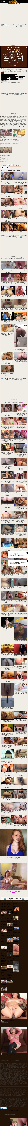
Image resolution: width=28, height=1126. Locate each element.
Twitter (11, 1110)
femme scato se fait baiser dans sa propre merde (20, 667)
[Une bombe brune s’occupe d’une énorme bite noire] (4, 981)
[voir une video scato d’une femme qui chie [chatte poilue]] (7, 695)
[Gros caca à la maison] (20, 582)
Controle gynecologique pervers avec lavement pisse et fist (5, 156)
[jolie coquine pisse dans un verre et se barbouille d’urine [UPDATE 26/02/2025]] (20, 740)
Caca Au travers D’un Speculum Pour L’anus (7, 746)
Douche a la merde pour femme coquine (7, 721)
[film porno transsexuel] (4, 988)
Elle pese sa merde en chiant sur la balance (21, 493)
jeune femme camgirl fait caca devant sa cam (21, 601)
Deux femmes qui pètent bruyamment (7, 413)
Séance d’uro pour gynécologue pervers (21, 427)
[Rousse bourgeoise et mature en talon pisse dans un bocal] (20, 819)
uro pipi (21, 77)
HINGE (17, 52)
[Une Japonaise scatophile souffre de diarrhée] (20, 303)
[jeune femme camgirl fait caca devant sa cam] (20, 595)
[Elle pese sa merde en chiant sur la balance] (20, 487)
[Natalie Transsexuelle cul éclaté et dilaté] (20, 201)
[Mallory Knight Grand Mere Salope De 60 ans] (10, 966)
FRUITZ (10, 52)
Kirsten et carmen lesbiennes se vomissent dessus (7, 440)
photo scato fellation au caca (7, 182)
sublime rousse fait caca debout (7, 601)
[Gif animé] (20, 226)
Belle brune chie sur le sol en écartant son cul (7, 654)
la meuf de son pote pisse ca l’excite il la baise (7, 773)
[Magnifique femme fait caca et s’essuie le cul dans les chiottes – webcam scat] (7, 303)
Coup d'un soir (9, 60)
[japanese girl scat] (16, 950)
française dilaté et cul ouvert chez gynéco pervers (18, 138)
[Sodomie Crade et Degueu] (20, 608)
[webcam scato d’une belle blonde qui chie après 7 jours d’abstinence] (20, 277)
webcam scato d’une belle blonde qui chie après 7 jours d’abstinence (21, 283)
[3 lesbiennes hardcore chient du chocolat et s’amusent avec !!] (7, 355)
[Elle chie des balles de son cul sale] (7, 662)
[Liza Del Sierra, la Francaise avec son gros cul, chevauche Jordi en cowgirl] (4, 947)
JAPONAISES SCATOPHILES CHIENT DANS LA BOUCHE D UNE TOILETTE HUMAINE (7, 785)
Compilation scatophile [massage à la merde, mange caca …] (7, 548)
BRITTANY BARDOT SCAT (16, 913)
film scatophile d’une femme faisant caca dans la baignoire (7, 270)
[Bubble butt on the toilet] (16, 966)
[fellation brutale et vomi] (20, 316)
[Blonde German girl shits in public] (16, 928)
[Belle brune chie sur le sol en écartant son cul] (7, 648)
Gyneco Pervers (5, 77)
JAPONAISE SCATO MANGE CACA (7, 374)
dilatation (20, 78)
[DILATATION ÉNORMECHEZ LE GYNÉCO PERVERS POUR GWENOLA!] (6, 132)
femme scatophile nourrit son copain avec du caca (21, 361)
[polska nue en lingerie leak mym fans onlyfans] (4, 912)
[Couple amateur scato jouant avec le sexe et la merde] (20, 290)
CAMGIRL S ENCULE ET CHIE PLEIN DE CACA (7, 296)
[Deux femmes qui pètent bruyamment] (7, 407)
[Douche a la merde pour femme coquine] (7, 715)
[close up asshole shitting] (16, 909)
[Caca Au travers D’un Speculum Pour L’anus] (7, 740)
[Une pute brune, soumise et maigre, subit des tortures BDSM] (10, 981)
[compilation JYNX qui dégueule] (7, 213)
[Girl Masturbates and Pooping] (16, 938)
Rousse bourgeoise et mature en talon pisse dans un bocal (20, 825)
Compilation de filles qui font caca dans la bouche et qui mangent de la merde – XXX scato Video (20, 680)
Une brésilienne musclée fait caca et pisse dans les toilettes (21, 348)
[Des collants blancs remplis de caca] (7, 515)
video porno (5, 78)
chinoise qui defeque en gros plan (20, 786)
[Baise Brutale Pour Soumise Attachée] (10, 912)
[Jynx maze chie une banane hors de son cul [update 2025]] (7, 421)
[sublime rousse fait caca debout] (7, 595)
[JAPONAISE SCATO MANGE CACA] (7, 368)
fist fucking (3, 80)
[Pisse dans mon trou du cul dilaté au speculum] (7, 806)
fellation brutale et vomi (20, 320)
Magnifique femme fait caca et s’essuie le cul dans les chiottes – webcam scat (7, 309)
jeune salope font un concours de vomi (21, 549)
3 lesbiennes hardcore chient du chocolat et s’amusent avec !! (7, 361)
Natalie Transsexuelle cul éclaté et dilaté (21, 206)
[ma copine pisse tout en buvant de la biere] (7, 447)
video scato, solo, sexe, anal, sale (7, 467)
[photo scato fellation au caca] (7, 176)
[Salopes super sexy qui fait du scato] (20, 434)
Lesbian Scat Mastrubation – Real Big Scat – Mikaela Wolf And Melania (20, 574)
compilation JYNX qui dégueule (7, 219)
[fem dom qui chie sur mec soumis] (20, 793)
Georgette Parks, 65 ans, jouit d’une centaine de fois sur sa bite (9, 932)
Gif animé (21, 231)
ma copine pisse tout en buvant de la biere (7, 453)
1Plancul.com (16, 58)
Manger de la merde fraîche (20, 655)
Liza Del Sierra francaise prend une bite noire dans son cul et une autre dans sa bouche (3, 921)
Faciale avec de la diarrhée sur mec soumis (7, 535)
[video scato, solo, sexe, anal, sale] (7, 461)
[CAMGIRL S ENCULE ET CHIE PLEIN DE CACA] (7, 290)
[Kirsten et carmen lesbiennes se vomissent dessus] (7, 434)
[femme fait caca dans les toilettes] (20, 753)
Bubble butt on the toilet (16, 958)
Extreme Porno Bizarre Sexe (8, 75)
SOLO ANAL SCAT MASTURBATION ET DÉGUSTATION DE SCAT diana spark (20, 521)
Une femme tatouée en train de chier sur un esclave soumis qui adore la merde (21, 534)
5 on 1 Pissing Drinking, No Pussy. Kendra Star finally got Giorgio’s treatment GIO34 (21, 480)
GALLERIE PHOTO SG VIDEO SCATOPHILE (20, 194)
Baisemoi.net (13, 62)
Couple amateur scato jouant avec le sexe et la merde (21, 296)
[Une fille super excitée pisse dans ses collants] (7, 819)
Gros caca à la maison (21, 586)
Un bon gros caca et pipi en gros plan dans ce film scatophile (7, 588)
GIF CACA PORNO (7, 206)
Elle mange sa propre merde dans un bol (7, 283)
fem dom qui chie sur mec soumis (21, 799)
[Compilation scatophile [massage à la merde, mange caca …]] (7, 542)
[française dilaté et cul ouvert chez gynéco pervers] (19, 132)
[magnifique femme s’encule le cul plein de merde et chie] (7, 487)
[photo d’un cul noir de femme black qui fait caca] (20, 176)
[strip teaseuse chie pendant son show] (7, 622)
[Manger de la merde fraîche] (20, 649)
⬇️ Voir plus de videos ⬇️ (14, 899)
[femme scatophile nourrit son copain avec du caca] (20, 355)
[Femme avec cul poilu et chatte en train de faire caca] (20, 264)
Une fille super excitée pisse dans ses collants (7, 824)
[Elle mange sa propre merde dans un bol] (7, 277)
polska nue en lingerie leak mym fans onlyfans (3, 906)
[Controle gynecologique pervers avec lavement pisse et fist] (6, 150)
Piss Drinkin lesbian (7, 680)
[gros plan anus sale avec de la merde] (7, 188)
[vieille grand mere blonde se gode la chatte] (10, 924)
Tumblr (16, 1110)
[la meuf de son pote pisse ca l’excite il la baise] (7, 767)
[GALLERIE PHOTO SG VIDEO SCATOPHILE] (20, 188)
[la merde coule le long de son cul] (20, 462)
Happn (19, 60)
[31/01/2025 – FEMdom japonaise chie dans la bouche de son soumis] (7, 793)
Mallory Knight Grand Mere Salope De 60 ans (10, 960)
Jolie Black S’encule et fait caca (21, 641)
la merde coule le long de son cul (21, 468)
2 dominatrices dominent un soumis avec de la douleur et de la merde (21, 733)
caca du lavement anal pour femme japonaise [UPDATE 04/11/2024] (7, 480)
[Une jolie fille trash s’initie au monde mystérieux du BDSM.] (10, 954)
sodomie (14, 77)
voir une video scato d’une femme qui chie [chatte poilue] (7, 708)
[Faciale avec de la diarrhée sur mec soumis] (7, 529)
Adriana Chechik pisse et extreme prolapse (21, 414)
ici (24, 1106)
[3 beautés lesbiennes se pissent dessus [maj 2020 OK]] (7, 569)
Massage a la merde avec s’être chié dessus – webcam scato (7, 334)
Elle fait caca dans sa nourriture (21, 773)
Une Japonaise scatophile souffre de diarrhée (21, 309)
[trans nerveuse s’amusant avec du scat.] (7, 316)
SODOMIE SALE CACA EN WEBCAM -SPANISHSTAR (21, 693)
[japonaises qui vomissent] (7, 226)
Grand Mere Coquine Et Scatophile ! (20, 455)
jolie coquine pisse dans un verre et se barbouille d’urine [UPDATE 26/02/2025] (21, 746)
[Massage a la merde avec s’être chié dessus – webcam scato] (7, 328)
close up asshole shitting (15, 904)
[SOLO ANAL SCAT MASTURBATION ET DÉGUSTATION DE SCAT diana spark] (20, 515)
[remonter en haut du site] (24, 1122)
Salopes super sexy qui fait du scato (20, 440)
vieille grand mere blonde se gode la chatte (10, 918)
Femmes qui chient (20, 218)
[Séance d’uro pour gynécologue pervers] (20, 421)
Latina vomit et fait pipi (20, 810)
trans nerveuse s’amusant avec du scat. (7, 321)
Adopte (6, 58)
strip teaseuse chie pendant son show (7, 628)
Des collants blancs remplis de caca (7, 521)
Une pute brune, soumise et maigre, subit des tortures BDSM (10, 974)
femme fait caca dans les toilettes (21, 758)
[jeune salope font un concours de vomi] (20, 543)
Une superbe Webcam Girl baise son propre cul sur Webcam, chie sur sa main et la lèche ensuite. (7, 734)
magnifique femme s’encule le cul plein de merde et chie (7, 493)
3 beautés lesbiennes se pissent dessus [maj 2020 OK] (7, 575)
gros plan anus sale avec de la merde (7, 194)
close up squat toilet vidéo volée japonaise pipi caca (7, 760)
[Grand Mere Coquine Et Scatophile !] (20, 448)
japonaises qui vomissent (7, 231)
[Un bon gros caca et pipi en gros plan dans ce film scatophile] (7, 582)
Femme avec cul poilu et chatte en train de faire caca (21, 270)
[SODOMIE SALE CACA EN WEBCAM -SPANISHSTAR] (20, 687)
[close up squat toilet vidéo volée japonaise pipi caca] (7, 754)
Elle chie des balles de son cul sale (7, 668)
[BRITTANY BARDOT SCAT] (16, 918)
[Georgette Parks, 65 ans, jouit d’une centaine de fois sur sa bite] (10, 940)
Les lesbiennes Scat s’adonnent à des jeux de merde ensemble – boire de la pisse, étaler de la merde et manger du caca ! (20, 508)
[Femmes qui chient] (20, 213)
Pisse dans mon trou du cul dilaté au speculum (7, 812)
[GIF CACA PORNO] (7, 201)
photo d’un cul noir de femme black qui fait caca (21, 182)
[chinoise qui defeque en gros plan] (20, 780)
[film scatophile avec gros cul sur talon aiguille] (7, 500)
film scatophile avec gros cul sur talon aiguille (7, 505)
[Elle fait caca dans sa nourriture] (20, 767)
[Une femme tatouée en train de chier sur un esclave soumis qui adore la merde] (20, 528)
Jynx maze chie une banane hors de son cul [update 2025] (7, 427)
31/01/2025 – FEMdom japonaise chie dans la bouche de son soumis (7, 799)
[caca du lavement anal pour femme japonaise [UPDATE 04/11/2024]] (7, 475)
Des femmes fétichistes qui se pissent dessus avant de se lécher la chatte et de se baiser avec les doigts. (20, 720)
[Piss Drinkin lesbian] (7, 675)
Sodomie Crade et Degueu (21, 613)
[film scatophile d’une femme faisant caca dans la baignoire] (7, 264)
